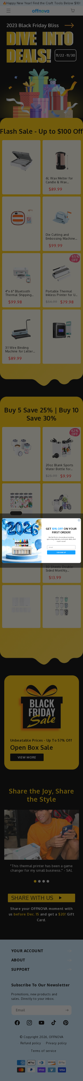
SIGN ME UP (61, 552)
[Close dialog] (79, 520)
